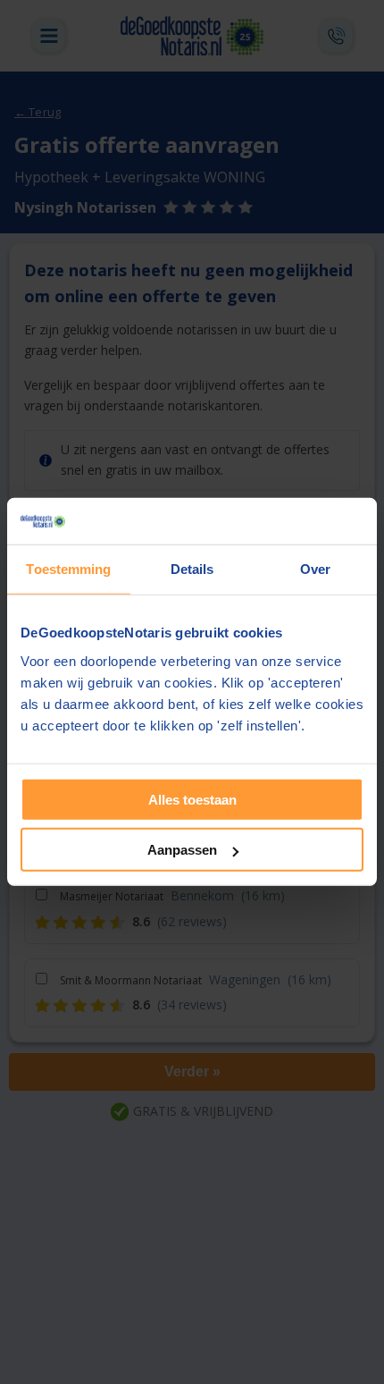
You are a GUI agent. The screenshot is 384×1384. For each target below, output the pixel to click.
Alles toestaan (192, 799)
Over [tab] (315, 569)
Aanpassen (182, 849)
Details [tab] (192, 569)
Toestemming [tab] (68, 569)
